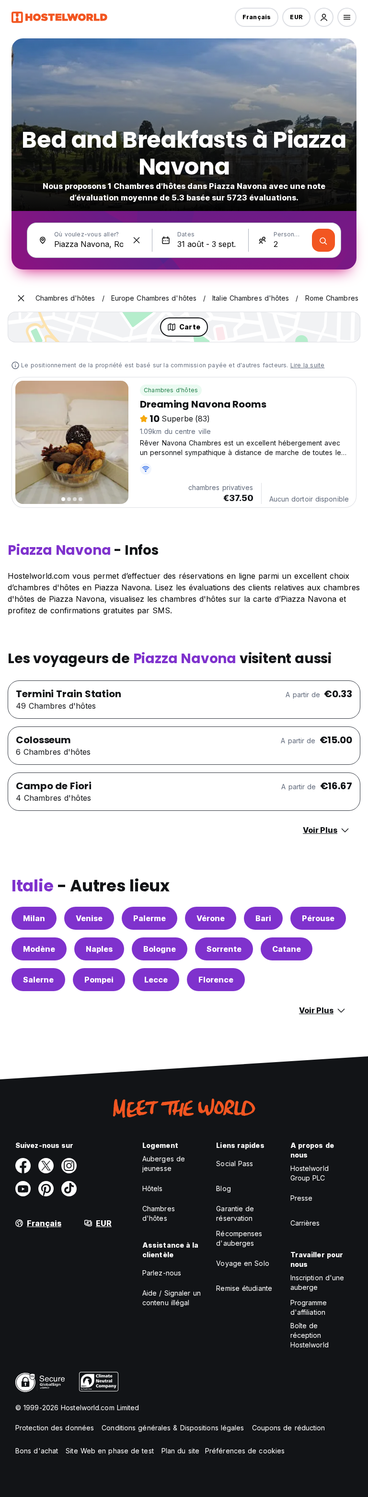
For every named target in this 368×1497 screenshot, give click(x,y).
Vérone (210, 918)
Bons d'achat (36, 1451)
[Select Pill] (324, 17)
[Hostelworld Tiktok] (69, 1188)
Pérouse (318, 918)
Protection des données (54, 1428)
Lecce (156, 979)
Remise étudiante (244, 1288)
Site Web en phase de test (110, 1451)
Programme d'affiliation (308, 1307)
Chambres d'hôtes (171, 390)
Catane (286, 949)
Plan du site (180, 1451)
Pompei (99, 979)
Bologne (159, 949)
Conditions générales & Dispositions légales (173, 1428)
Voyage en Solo (242, 1263)
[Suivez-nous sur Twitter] (46, 1165)
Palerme (149, 918)
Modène (39, 949)
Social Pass (234, 1163)
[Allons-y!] (323, 240)
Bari (263, 918)
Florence (215, 979)
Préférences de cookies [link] (245, 1451)
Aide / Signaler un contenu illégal (171, 1298)
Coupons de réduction (288, 1428)
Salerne (38, 979)
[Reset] (136, 240)
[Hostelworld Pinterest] (46, 1188)
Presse (301, 1198)
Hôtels (152, 1188)
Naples (99, 949)
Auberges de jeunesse (163, 1163)
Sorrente (224, 949)
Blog (223, 1188)
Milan (34, 918)
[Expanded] (21, 298)
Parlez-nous (161, 1273)
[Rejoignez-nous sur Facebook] (23, 1165)
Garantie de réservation (235, 1213)
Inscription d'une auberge (317, 1282)
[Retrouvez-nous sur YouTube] (23, 1188)
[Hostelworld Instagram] (69, 1165)
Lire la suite (307, 365)
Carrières (305, 1223)
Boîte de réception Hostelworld (309, 1335)
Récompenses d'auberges (239, 1238)
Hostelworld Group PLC (309, 1173)
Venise (89, 918)
